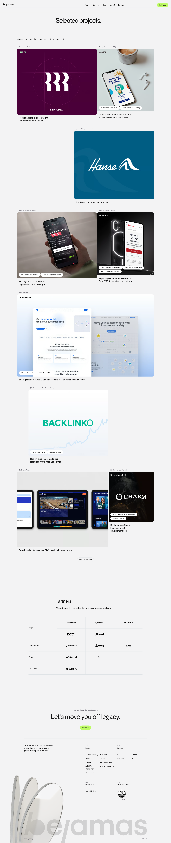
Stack (105, 5)
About (112, 5)
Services (96, 5)
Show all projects (85, 560)
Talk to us (162, 5)
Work (87, 5)
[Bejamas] (8, 4)
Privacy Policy (28, 839)
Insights (121, 5)
